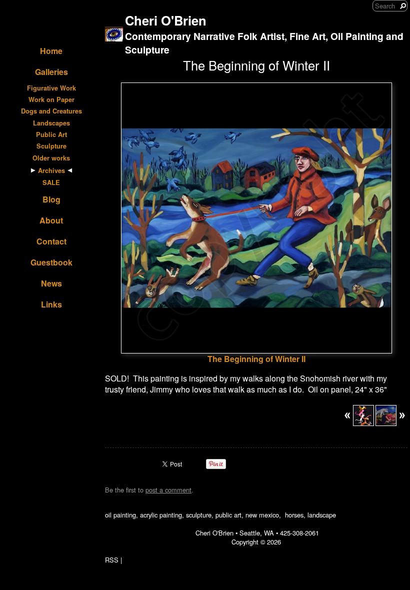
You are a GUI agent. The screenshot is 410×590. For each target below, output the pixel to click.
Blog (51, 199)
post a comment (169, 489)
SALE (51, 182)
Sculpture (51, 146)
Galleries (51, 72)
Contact (51, 241)
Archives (51, 170)
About (51, 220)
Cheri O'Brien (165, 20)
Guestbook (51, 262)
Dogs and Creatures (51, 111)
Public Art (51, 134)
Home (51, 50)
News (51, 283)
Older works (51, 158)
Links (51, 304)
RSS (111, 559)
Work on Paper (51, 99)
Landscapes (51, 123)
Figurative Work (51, 88)
